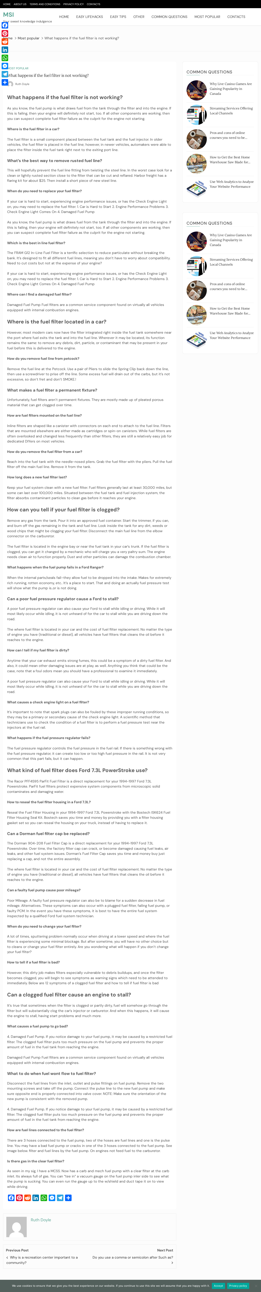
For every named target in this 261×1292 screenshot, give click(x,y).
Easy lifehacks (89, 16)
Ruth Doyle (22, 84)
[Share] (5, 82)
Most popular (207, 16)
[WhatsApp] (5, 58)
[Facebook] (5, 25)
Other (138, 16)
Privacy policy (238, 1285)
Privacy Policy (73, 4)
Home (7, 4)
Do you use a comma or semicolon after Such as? (133, 1257)
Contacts (93, 4)
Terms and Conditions (45, 4)
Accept (218, 1285)
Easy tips (118, 16)
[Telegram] (5, 74)
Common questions (169, 16)
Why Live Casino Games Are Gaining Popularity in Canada (231, 89)
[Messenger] (5, 66)
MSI (8, 15)
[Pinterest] (5, 33)
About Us (20, 4)
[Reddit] (5, 42)
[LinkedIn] (5, 50)
